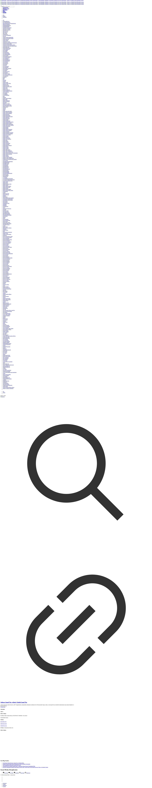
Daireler (4, 97)
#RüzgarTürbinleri (6, 24)
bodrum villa (5, 88)
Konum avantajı (6, 284)
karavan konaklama (6, 258)
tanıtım (4, 345)
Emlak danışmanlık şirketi (8, 116)
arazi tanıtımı (5, 72)
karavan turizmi (6, 274)
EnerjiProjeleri (5, 164)
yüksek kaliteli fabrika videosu (8, 387)
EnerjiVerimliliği (6, 172)
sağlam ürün (5, 322)
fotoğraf (4, 195)
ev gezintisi (5, 177)
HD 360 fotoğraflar (6, 213)
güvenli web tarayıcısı (7, 208)
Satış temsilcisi (5, 334)
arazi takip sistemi (6, 71)
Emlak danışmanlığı (6, 115)
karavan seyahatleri (6, 268)
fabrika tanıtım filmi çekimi (8, 190)
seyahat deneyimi (6, 337)
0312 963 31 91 (3, 721)
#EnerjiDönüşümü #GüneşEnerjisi (9, 23)
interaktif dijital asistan (7, 223)
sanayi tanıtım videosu (7, 329)
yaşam (4, 373)
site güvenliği (5, 339)
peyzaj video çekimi (6, 314)
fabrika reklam (5, 185)
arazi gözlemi (5, 61)
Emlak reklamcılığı (6, 137)
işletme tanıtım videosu (7, 227)
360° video (5, 33)
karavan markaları (6, 261)
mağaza (4, 293)
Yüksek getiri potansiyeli (7, 385)
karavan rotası (5, 264)
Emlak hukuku (5, 127)
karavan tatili (5, 271)
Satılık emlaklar (6, 331)
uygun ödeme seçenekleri (7, 361)
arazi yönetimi (5, 75)
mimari (4, 297)
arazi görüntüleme (6, 60)
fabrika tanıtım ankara (7, 189)
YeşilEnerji (5, 382)
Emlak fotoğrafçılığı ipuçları (8, 121)
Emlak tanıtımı (5, 146)
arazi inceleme (5, 63)
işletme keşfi (5, 226)
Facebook (5, 783)
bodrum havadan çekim (7, 86)
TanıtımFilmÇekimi (6, 346)
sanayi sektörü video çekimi (8, 328)
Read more (3, 706)
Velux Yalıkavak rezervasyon (8, 364)
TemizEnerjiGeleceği (7, 349)
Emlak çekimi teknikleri (7, 113)
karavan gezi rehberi (6, 242)
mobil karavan (5, 300)
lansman (4, 289)
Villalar (4, 368)
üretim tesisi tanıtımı (6, 356)
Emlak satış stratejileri (7, 139)
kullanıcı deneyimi (6, 287)
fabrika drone (5, 182)
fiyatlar (4, 192)
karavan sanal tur (6, 265)
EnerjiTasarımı (5, 167)
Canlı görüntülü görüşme (7, 90)
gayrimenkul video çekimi (8, 200)
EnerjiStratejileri (6, 166)
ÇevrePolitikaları (6, 95)
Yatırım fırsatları (6, 375)
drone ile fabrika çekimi (7, 105)
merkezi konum (6, 296)
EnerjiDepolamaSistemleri (8, 161)
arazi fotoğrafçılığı (6, 57)
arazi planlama (5, 67)
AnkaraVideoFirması (7, 48)
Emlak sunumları (6, 144)
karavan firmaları (6, 238)
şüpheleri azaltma (6, 342)
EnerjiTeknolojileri (6, 169)
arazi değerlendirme (6, 54)
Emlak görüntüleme (6, 126)
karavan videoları (6, 278)
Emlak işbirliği (5, 128)
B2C (4, 79)
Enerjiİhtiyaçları (6, 163)
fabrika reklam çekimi (7, 186)
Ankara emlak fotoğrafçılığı (8, 37)
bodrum (4, 81)
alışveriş (4, 36)
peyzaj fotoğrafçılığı (6, 313)
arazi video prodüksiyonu (7, 74)
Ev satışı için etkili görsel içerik (8, 179)
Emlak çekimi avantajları (7, 112)
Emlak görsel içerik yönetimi (8, 125)
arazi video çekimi (6, 73)
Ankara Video (5, 40)
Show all (4, 12)
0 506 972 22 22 (3, 725)
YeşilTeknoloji (5, 383)
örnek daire (5, 307)
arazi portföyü (5, 69)
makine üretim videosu (7, 294)
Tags (4, 10)
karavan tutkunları (6, 277)
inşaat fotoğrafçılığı (6, 220)
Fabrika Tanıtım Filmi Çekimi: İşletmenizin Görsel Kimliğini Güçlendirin (16, 764)
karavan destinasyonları (7, 237)
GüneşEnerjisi (5, 206)
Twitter (4, 784)
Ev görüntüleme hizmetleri (8, 178)
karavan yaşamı (6, 280)
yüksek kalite (5, 386)
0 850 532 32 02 (3, 723)
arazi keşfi (5, 65)
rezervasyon (5, 319)
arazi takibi (5, 70)
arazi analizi (5, 51)
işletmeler (4, 228)
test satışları (5, 352)
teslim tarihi (5, 350)
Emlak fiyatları (5, 119)
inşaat (4, 218)
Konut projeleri (6, 286)
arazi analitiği (5, 50)
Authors (4, 11)
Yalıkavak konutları (6, 371)
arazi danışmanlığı (6, 53)
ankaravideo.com (6, 47)
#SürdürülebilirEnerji (7, 25)
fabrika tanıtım (5, 188)
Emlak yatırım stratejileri (7, 154)
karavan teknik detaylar (7, 273)
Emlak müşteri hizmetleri (7, 129)
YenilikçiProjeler (6, 380)
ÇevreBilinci (5, 94)
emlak (4, 110)
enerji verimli (5, 160)
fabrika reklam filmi (6, 187)
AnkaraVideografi (6, 49)
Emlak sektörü (5, 141)
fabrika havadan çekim (7, 184)
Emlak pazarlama (6, 131)
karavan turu (5, 276)
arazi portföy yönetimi (7, 68)
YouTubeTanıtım (6, 384)
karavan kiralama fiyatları (7, 257)
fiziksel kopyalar (6, 193)
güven (4, 207)
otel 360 (4, 309)
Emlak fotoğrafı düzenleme (8, 124)
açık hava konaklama (7, 35)
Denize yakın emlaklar (7, 98)
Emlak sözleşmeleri (6, 143)
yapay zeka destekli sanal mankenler (9, 372)
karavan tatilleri (6, 272)
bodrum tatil (5, 87)
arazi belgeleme (6, 52)
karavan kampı (5, 254)
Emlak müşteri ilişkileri (7, 130)
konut (4, 285)
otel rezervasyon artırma (7, 311)
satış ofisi (4, 333)
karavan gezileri (6, 243)
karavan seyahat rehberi (7, 266)
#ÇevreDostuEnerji (6, 22)
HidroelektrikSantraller (7, 215)
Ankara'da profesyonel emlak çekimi (10, 45)
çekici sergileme (6, 91)
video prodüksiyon (6, 365)
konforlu (4, 282)
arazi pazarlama (6, 66)
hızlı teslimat (5, 216)
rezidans (4, 321)
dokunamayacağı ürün (7, 104)
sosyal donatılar (6, 340)
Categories (5, 9)
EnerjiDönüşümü (6, 162)
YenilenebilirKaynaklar (7, 378)
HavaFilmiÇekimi (6, 212)
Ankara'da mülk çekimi (7, 43)
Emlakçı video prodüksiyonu (8, 158)
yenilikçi (4, 379)
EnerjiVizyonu (5, 174)
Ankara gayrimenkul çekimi (8, 38)
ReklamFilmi (5, 318)
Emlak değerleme (6, 117)
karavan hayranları (6, 249)
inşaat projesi (5, 221)
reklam (4, 317)
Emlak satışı (5, 140)
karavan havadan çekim (7, 247)
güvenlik (4, 209)
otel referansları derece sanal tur (9, 310)
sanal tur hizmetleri (6, 326)
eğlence (4, 109)
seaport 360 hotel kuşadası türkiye (9, 335)
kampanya (5, 235)
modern (4, 301)
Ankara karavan (6, 39)
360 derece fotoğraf (6, 28)
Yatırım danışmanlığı (7, 374)
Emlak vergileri (6, 148)
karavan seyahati (6, 267)
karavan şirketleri (6, 269)
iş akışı (4, 225)
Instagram (5, 785)
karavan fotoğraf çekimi (7, 239)
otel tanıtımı (5, 312)
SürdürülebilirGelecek (7, 343)
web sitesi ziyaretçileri (7, 370)
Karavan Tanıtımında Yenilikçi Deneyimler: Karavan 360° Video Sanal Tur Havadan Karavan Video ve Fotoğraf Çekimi (25, 767)
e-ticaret (4, 108)
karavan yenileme (6, 281)
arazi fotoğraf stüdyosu (7, 56)
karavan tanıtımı (6, 270)
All (3, 15)
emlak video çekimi (6, 149)
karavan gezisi (5, 245)
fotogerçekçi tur (6, 194)
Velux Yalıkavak (6, 363)
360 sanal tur (5, 32)
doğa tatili (5, 102)
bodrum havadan (6, 85)
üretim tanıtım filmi (6, 355)
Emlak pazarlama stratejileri (8, 132)
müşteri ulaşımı (5, 306)
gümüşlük (5, 204)
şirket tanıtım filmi (6, 338)
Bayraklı (4, 80)
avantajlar (4, 76)
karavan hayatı (5, 248)
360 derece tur (5, 30)
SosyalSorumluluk (6, 341)
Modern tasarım (6, 302)
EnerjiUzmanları (6, 171)
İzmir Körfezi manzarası (7, 232)
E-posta (4, 786)
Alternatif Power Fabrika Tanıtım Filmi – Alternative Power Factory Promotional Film (19, 766)
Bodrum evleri (5, 84)
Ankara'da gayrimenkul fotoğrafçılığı (10, 42)
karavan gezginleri (6, 240)
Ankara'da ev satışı (6, 41)
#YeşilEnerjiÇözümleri (7, 27)
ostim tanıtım (5, 308)
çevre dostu (5, 93)
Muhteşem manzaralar (7, 303)
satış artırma (5, 332)
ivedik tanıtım (5, 230)
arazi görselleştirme (6, 59)
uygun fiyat (5, 360)
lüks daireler (5, 291)
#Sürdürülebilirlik (6, 26)
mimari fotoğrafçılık (6, 298)
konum (4, 283)
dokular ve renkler (6, 103)
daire (4, 96)
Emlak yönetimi (6, 156)
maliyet (4, 295)
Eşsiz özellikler (5, 175)
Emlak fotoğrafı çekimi (7, 123)
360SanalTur (5, 34)
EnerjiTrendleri (5, 170)
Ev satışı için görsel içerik (7, 180)
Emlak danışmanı (6, 114)
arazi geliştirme (5, 58)
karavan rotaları (6, 263)
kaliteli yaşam (5, 233)
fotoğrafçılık (5, 196)
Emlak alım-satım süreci (7, 111)
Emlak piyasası (5, 135)
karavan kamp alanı (6, 252)
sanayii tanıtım (5, 330)
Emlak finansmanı (6, 118)
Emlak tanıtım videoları (7, 145)
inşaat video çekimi (6, 222)
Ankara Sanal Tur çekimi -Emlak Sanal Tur (13, 702)
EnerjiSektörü (5, 165)
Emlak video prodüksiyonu (8, 151)
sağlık (4, 323)
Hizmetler (5, 17)
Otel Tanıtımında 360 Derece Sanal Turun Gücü (12, 765)
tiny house (5, 353)
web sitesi (5, 369)
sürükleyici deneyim (6, 344)
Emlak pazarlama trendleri (8, 133)
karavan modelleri (6, 262)
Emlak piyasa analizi (7, 134)
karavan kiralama (6, 256)
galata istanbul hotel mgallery (8, 197)
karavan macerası (6, 260)
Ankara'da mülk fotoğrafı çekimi (9, 44)
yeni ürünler (5, 376)
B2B (4, 78)
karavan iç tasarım (6, 251)
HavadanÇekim (6, 211)
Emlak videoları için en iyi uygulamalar (10, 152)
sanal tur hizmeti (6, 325)
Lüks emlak (5, 292)
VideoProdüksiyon (6, 367)
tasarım (4, 347)
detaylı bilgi (5, 99)
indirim (4, 217)
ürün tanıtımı (5, 359)
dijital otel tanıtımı (6, 101)
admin (4, 392)
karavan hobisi (5, 250)
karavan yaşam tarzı (6, 279)
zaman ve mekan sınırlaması (8, 388)
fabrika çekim (5, 181)
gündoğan (5, 205)
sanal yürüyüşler (6, 327)
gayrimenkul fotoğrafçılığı (8, 198)
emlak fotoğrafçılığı (6, 120)
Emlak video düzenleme (7, 150)
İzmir (4, 231)
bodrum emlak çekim (7, 83)
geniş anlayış (5, 202)
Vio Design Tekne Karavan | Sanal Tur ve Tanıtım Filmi (13, 763)
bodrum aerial (5, 82)
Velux (4, 362)
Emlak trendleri (6, 147)
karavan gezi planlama (7, 241)
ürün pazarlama (6, 357)
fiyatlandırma (5, 191)
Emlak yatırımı (5, 155)
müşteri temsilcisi (6, 304)
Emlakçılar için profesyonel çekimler (10, 159)
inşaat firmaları (5, 219)
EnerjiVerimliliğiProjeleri (7, 173)
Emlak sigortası (6, 142)
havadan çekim (5, 210)
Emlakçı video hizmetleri (7, 157)
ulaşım (4, 354)
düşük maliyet (5, 106)
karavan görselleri (6, 246)
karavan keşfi (5, 255)
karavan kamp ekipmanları (8, 253)
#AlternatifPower (6, 21)
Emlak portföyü (6, 136)
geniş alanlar (5, 201)
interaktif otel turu (6, 224)
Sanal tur (4, 324)
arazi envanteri (5, 55)
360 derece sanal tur (6, 29)
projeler (4, 316)
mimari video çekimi (7, 299)
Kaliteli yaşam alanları (7, 234)
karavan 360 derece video (7, 236)
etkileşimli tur (5, 176)
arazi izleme (5, 64)
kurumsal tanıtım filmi (7, 288)
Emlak (4, 16)
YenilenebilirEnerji (6, 377)
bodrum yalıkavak (6, 89)
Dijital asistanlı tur (6, 100)
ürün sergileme (5, 358)
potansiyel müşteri (6, 315)
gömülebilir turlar (6, 203)
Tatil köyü (5, 348)
